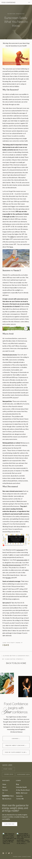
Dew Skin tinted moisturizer (12, 565)
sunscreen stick (22, 560)
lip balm (8, 578)
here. (11, 247)
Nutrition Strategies (16, 13)
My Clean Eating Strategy (12, 659)
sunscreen (19, 550)
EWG (12, 237)
